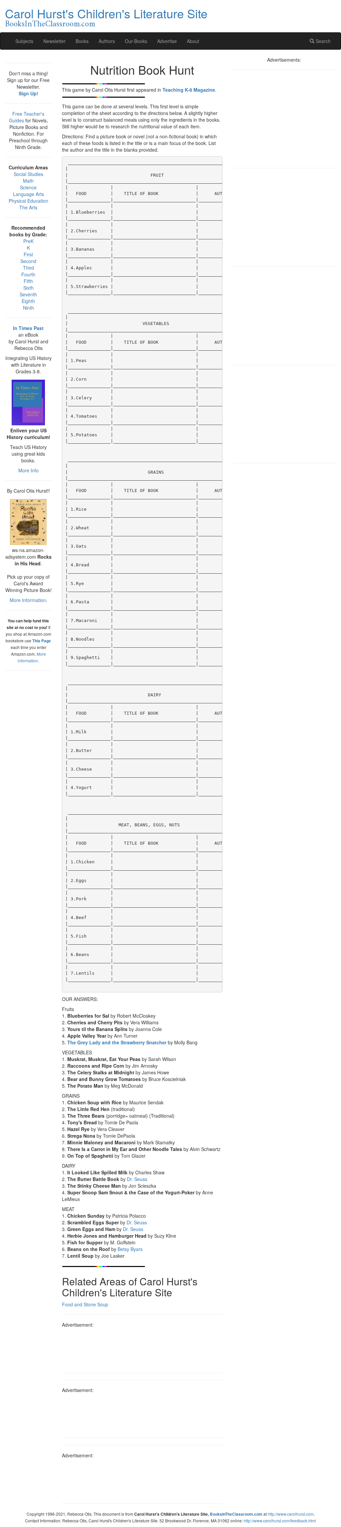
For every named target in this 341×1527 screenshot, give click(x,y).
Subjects (24, 41)
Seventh (28, 294)
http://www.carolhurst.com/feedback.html (280, 1520)
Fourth (28, 274)
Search (322, 41)
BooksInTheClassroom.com (50, 24)
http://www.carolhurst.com (291, 1514)
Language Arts (28, 194)
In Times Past (28, 328)
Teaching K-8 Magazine (189, 89)
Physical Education (28, 200)
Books (82, 41)
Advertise (167, 41)
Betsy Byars (130, 1249)
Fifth (28, 281)
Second (28, 261)
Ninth (28, 307)
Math (28, 180)
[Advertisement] (142, 1348)
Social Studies (28, 174)
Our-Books (136, 41)
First (28, 254)
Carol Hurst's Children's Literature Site (106, 13)
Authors (107, 41)
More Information (28, 600)
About (193, 41)
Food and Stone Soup (85, 1304)
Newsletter (54, 41)
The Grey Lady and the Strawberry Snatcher (117, 1042)
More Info (28, 470)
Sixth (28, 287)
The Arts (28, 207)
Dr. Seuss (137, 1179)
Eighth (28, 301)
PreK (28, 241)
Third (28, 267)
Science (28, 187)
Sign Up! (28, 93)
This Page (41, 641)
